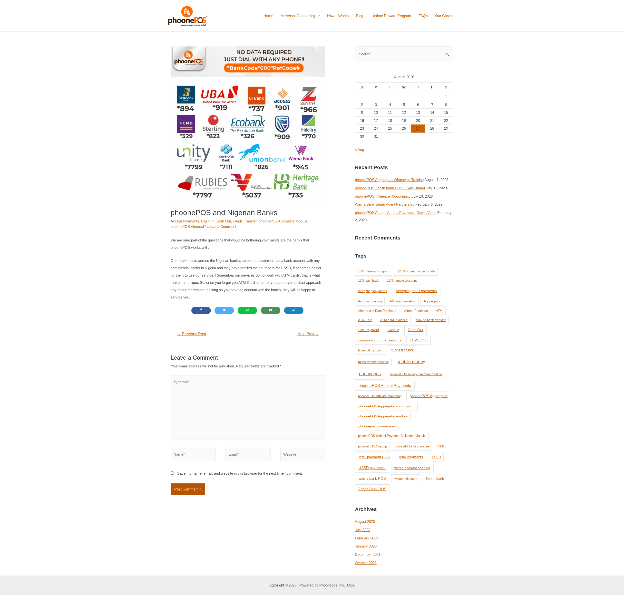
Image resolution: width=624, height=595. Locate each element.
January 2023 (366, 546)
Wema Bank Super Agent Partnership (384, 204)
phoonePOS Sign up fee (412, 446)
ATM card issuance (394, 320)
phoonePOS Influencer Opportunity (382, 196)
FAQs (423, 16)
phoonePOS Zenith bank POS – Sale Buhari (390, 188)
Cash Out (223, 221)
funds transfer (402, 350)
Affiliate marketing (402, 301)
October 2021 (366, 563)
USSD (436, 457)
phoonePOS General (187, 226)
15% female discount (402, 280)
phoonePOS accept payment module (416, 374)
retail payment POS (374, 457)
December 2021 (367, 554)
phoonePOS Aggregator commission (386, 406)
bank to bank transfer (431, 320)
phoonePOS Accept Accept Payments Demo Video (395, 213)
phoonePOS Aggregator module (383, 416)
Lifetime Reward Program (390, 16)
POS (442, 446)
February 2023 (366, 538)
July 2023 (362, 530)
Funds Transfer (245, 221)
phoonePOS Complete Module (283, 221)
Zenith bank (435, 478)
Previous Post (191, 334)
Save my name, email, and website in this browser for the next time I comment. (240, 473)
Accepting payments (372, 291)
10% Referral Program (373, 271)
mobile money (411, 361)
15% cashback (368, 280)
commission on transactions (379, 340)
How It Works (338, 16)
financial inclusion (370, 350)
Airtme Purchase (416, 311)
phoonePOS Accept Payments (385, 386)
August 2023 (365, 521)
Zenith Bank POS (372, 489)
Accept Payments (185, 221)
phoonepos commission (376, 426)
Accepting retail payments (416, 291)
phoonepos (370, 373)
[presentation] (317, 16)
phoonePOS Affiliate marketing (379, 396)
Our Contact (445, 16)
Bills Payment (368, 330)
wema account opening (412, 468)
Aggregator (432, 301)
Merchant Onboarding (298, 16)
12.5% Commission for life (416, 271)
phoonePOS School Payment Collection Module (392, 436)
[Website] (302, 455)
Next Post (308, 334)
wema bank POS (372, 478)
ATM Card (365, 320)
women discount (405, 478)
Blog (359, 16)
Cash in (393, 330)
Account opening (370, 301)
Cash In (207, 221)
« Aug (359, 149)
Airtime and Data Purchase (377, 311)
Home (268, 16)
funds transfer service (373, 362)
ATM (439, 311)
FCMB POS (419, 340)
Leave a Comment (221, 226)
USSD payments (372, 468)
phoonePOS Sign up (372, 446)
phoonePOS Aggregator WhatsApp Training (389, 180)
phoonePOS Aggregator (429, 396)
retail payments (411, 457)
